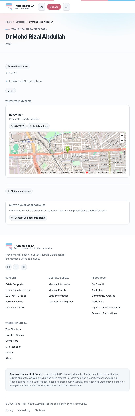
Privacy (9, 410)
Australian (97, 290)
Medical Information (60, 284)
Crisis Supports (14, 284)
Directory (20, 21)
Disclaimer (40, 410)
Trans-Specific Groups (18, 290)
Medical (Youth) (58, 290)
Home (8, 21)
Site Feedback (13, 346)
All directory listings (21, 191)
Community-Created (103, 295)
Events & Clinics (14, 335)
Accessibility (24, 410)
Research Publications (104, 313)
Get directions (40, 126)
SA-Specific (98, 284)
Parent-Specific (14, 301)
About (8, 358)
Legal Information (59, 295)
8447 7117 (19, 126)
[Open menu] (66, 7)
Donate (54, 6)
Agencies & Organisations (106, 307)
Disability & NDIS (14, 307)
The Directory (13, 329)
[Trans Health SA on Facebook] (16, 267)
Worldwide (98, 301)
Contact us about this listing (30, 217)
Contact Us (11, 340)
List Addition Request (61, 301)
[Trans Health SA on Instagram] (24, 267)
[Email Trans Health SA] (8, 267)
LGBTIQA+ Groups (15, 295)
